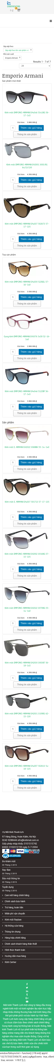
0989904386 (13, 6)
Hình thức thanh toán (14, 950)
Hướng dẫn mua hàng (15, 956)
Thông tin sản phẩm (27, 134)
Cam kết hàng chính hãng (16, 895)
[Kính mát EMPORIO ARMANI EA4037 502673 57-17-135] (27, 206)
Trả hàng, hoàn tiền (13, 907)
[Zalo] (13, 3)
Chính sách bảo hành (14, 901)
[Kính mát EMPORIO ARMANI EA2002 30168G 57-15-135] (27, 539)
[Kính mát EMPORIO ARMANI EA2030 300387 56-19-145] (27, 647)
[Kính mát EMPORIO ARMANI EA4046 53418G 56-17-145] (27, 97)
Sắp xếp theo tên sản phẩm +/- (17, 50)
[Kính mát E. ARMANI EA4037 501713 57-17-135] (27, 487)
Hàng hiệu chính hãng (15, 937)
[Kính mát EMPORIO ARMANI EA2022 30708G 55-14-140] (27, 594)
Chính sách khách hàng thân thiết (20, 943)
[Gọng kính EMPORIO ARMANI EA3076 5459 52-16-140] (27, 321)
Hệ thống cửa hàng (13, 925)
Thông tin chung (12, 931)
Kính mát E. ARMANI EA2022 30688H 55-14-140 (27, 447)
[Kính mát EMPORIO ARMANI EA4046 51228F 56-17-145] (27, 376)
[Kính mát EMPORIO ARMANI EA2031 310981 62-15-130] (27, 700)
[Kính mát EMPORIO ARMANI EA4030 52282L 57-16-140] (27, 268)
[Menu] (50, 22)
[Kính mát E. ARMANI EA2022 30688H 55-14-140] (27, 434)
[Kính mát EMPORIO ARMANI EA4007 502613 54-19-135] (27, 753)
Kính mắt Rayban (12, 919)
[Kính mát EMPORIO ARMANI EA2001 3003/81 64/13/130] (27, 150)
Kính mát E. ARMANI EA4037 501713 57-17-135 (27, 502)
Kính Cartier (10, 962)
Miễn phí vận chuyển (14, 913)
